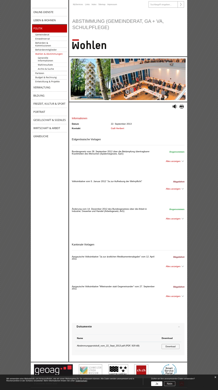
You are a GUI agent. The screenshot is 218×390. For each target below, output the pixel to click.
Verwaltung (41, 87)
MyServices (78, 4)
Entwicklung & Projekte (47, 81)
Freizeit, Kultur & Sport (49, 103)
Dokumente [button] (84, 326)
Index (94, 4)
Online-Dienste (43, 12)
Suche (181, 4)
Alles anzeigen (173, 161)
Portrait (39, 112)
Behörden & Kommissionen (43, 44)
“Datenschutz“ (81, 381)
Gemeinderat (42, 34)
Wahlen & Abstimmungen (49, 53)
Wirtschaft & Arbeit (46, 128)
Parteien (39, 73)
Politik (37, 28)
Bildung (39, 95)
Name (80, 338)
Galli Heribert (117, 128)
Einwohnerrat (42, 38)
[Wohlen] (89, 44)
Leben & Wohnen (44, 20)
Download (167, 338)
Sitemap (101, 4)
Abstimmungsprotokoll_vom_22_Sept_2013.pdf (101, 345)
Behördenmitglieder (46, 49)
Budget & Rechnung (46, 77)
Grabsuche (40, 136)
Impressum (112, 4)
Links (87, 4)
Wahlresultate (45, 64)
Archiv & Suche (46, 68)
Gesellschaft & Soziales (49, 120)
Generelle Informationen (45, 59)
